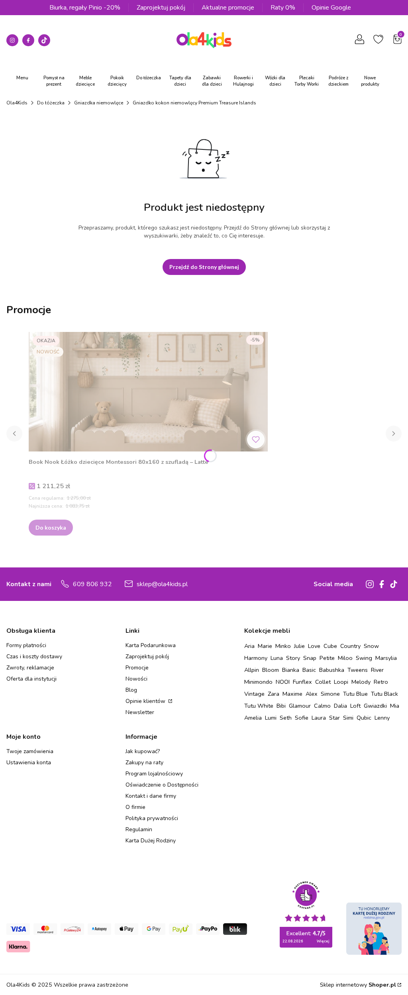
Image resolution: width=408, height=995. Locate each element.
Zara (273, 694)
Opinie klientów (146, 701)
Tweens (357, 670)
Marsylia (386, 658)
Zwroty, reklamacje (30, 667)
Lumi (271, 718)
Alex (312, 694)
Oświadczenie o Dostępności (162, 785)
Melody (361, 682)
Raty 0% (283, 7)
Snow (371, 646)
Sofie (301, 718)
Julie (299, 646)
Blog (131, 690)
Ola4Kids (16, 103)
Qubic (364, 718)
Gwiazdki (375, 706)
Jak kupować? (143, 751)
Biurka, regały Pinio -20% (84, 7)
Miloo (345, 658)
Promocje (137, 667)
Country (350, 646)
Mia (394, 706)
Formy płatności (26, 645)
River (377, 670)
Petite (327, 658)
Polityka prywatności (152, 818)
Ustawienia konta (28, 762)
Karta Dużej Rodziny (151, 840)
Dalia (340, 706)
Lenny (382, 718)
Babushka (331, 670)
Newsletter (140, 712)
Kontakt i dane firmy (151, 796)
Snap (309, 658)
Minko (283, 646)
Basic (309, 670)
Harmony (255, 658)
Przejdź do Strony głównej (204, 266)
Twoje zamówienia (29, 751)
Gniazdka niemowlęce (98, 103)
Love (314, 646)
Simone (330, 694)
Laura (319, 718)
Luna (277, 658)
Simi (348, 718)
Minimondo (258, 682)
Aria (249, 646)
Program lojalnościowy (154, 773)
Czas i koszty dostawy (34, 656)
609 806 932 (92, 584)
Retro (381, 682)
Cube (330, 646)
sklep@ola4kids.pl (162, 584)
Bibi (281, 706)
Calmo (322, 706)
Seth (286, 718)
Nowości (136, 679)
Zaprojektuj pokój (161, 7)
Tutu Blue (355, 694)
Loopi (341, 682)
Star (334, 718)
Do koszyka (50, 527)
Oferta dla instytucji (31, 679)
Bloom (270, 670)
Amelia (253, 718)
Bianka (290, 670)
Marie (265, 646)
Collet (323, 682)
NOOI (283, 682)
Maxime (292, 694)
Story (293, 658)
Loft (355, 706)
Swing (364, 658)
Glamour (300, 706)
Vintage (254, 694)
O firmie (135, 807)
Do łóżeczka (51, 103)
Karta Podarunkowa (151, 645)
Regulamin (139, 829)
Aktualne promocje (228, 7)
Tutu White (258, 706)
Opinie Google (331, 7)
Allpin (251, 670)
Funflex (302, 682)
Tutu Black (384, 694)
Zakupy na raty (144, 762)
